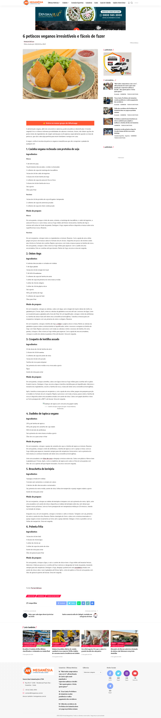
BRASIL (114, 643)
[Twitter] (118, 675)
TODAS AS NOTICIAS (53, 596)
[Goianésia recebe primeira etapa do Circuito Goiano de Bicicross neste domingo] (108, 131)
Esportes (127, 136)
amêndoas (38, 273)
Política (120, 643)
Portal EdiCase (36, 588)
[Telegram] (110, 688)
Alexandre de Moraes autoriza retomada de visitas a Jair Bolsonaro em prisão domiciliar (124, 651)
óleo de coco (47, 458)
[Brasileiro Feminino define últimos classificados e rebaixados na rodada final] (36, 638)
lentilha (41, 352)
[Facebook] (110, 675)
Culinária (41, 596)
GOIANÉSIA (123, 94)
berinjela (30, 479)
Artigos (85, 646)
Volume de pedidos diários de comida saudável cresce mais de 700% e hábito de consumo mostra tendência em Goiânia (65, 651)
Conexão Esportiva (119, 136)
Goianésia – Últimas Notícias (68, 668)
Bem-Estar (31, 596)
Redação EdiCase (29, 41)
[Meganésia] (33, 3)
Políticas (129, 643)
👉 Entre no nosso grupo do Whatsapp (60, 123)
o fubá (58, 324)
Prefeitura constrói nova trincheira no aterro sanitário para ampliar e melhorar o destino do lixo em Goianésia (126, 121)
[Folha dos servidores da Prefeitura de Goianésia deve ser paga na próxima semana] (108, 110)
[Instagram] (127, 675)
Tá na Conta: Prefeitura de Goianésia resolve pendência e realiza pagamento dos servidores (126, 100)
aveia (36, 164)
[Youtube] (135, 675)
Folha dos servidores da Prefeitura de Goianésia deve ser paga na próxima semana (125, 110)
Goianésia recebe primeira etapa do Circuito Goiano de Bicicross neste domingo (125, 131)
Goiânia (64, 643)
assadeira (78, 567)
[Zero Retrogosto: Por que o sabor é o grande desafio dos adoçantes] (95, 638)
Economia (116, 94)
